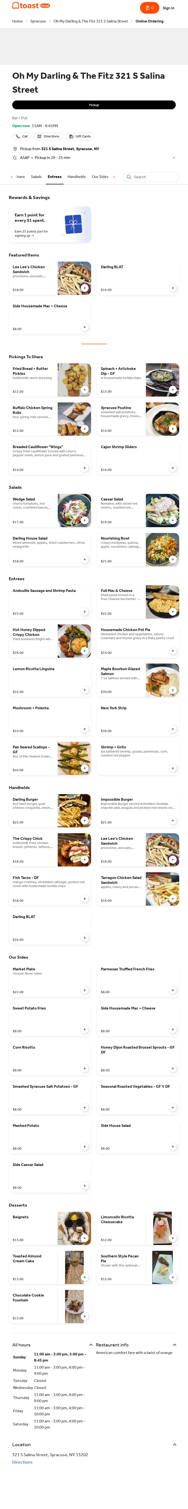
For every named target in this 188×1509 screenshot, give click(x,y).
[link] (36, 176)
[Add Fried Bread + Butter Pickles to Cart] (85, 390)
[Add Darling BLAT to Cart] (173, 288)
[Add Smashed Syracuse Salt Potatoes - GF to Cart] (85, 1107)
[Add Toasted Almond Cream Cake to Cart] (85, 1277)
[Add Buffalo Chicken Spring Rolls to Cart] (85, 429)
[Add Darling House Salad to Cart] (85, 559)
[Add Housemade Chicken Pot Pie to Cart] (173, 651)
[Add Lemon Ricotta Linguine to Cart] (85, 690)
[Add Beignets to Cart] (85, 1238)
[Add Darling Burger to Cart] (85, 820)
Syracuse (38, 21)
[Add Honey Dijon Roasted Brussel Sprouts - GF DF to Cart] (173, 1068)
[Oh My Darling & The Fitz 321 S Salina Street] (31, 5)
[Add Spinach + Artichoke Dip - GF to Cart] (173, 390)
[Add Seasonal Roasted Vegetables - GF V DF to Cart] (173, 1107)
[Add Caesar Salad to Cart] (173, 520)
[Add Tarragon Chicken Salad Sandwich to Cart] (173, 899)
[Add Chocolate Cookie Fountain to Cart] (85, 1316)
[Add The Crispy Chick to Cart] (85, 860)
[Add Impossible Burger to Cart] (173, 820)
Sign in (168, 8)
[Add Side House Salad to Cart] (173, 1147)
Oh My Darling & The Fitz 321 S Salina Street (91, 21)
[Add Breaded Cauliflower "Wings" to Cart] (85, 468)
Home (17, 21)
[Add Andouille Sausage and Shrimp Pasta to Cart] (85, 612)
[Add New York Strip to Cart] (173, 729)
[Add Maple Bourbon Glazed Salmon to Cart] (173, 690)
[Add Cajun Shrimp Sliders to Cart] (173, 468)
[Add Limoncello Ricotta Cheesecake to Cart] (173, 1238)
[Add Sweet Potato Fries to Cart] (85, 1029)
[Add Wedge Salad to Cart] (85, 520)
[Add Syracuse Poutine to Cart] (173, 429)
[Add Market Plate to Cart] (85, 990)
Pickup (94, 105)
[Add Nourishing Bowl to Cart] (173, 559)
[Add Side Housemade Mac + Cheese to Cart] (85, 327)
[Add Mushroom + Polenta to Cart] (85, 729)
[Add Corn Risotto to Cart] (85, 1068)
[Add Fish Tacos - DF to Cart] (85, 899)
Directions (22, 1462)
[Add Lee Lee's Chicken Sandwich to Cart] (85, 288)
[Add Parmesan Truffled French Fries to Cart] (173, 990)
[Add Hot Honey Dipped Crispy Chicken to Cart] (85, 651)
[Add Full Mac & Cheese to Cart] (173, 612)
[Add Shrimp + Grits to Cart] (173, 768)
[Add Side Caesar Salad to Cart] (85, 1186)
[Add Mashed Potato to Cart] (85, 1147)
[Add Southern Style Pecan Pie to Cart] (173, 1277)
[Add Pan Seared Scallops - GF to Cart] (85, 768)
